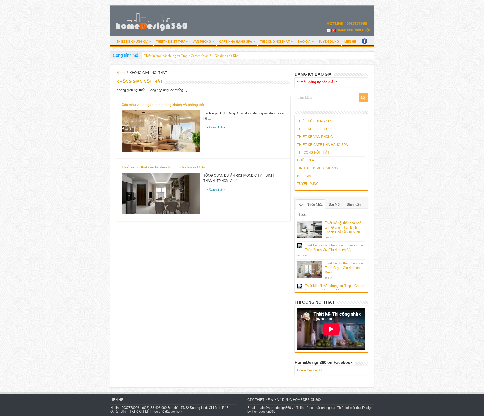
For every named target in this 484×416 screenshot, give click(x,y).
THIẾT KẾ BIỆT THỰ (170, 41)
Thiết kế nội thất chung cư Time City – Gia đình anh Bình (344, 267)
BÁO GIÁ (304, 41)
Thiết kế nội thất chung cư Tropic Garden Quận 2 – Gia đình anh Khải (191, 56)
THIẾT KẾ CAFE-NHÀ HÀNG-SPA (322, 145)
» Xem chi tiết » (215, 127)
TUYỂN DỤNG (329, 41)
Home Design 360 (310, 370)
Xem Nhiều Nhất (311, 204)
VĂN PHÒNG (202, 41)
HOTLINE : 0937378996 (347, 23)
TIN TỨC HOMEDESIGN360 (318, 168)
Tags (302, 214)
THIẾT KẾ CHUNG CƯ (132, 41)
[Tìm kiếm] (363, 97)
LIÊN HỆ (350, 41)
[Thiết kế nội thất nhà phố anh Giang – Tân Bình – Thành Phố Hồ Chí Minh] (309, 229)
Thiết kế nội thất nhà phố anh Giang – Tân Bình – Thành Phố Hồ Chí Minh (343, 227)
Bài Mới (335, 204)
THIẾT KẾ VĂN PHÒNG (315, 137)
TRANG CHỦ (344, 30)
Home (120, 73)
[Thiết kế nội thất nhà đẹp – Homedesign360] (152, 21)
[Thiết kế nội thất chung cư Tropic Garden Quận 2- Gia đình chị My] (299, 286)
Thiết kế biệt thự (349, 408)
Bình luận (354, 204)
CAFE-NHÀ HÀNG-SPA (235, 41)
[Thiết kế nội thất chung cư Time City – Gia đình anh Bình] (309, 269)
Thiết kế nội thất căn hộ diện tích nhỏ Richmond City (163, 167)
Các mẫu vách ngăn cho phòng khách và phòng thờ (163, 105)
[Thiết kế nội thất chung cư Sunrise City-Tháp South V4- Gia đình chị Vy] (299, 245)
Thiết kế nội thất (308, 408)
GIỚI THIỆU (362, 30)
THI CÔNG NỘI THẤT (275, 41)
